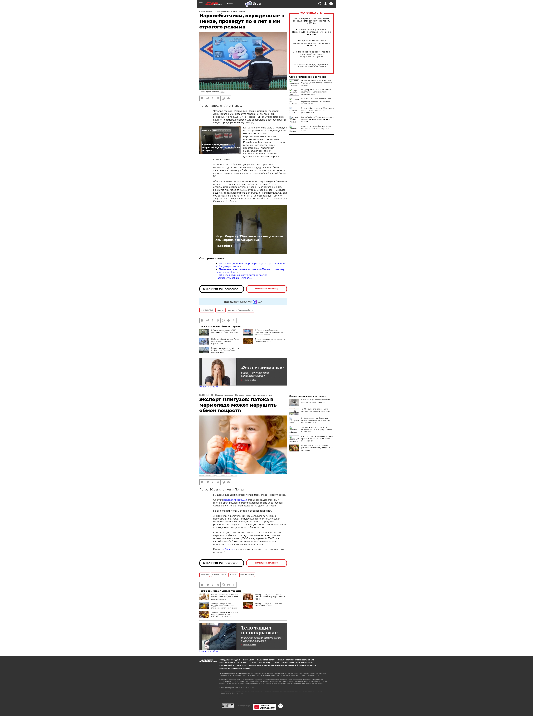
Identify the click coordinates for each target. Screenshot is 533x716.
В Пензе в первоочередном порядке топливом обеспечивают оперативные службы (311, 54)
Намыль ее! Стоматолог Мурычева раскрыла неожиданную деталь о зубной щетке (316, 101)
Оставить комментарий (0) (266, 289)
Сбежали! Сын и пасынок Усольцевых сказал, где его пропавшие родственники (317, 110)
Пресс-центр (248, 660)
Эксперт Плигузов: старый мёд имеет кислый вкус (268, 604)
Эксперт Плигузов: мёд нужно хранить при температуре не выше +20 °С (270, 597)
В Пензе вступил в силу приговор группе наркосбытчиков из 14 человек (241, 276)
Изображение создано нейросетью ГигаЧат (218, 476)
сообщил (241, 500)
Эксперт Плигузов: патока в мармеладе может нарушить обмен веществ (311, 43)
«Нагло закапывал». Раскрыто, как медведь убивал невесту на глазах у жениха (316, 82)
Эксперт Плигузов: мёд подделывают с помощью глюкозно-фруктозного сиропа (224, 605)
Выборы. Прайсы (226, 665)
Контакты (241, 665)
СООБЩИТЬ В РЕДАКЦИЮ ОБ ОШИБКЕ (234, 668)
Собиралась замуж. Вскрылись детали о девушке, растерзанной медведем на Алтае (315, 420)
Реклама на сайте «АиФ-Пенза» (233, 663)
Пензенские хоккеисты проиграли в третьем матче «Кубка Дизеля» (311, 65)
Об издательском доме (229, 660)
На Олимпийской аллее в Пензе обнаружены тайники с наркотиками (225, 341)
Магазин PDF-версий (266, 660)
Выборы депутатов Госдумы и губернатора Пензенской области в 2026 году (282, 665)
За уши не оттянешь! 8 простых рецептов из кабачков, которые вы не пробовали (317, 448)
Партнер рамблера (243, 706)
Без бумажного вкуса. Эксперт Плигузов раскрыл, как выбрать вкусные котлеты (225, 597)
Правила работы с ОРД (260, 663)
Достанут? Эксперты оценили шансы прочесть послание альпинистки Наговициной (317, 438)
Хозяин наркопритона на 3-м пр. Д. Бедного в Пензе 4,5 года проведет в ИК (225, 350)
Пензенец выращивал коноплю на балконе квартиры (270, 340)
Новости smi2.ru (208, 386)
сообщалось (228, 549)
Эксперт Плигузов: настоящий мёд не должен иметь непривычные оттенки (224, 614)
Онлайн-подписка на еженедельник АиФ (296, 660)
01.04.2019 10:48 (205, 11)
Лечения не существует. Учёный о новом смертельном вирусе (315, 401)
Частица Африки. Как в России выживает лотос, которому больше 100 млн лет (316, 429)
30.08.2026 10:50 (206, 395)
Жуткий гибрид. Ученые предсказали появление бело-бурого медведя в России (317, 119)
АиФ (222, 92)
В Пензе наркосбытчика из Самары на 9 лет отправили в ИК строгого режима (269, 332)
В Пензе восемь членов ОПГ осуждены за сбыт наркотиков (224, 331)
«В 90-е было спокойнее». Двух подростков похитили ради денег (315, 410)
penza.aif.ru (229, 500)
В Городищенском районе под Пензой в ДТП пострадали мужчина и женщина (311, 32)
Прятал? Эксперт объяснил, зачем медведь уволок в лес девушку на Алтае (316, 128)
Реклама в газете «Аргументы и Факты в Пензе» (293, 663)
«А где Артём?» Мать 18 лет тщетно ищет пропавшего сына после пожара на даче (316, 92)
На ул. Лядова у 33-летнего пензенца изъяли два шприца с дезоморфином (249, 238)
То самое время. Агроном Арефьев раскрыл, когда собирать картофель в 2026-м (311, 20)
